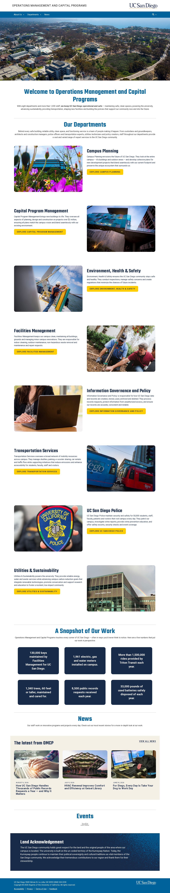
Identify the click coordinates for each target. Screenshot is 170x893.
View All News (147, 741)
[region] (85, 49)
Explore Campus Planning (105, 172)
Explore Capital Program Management (40, 232)
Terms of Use (41, 889)
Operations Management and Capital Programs (49, 5)
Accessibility (19, 889)
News (46, 14)
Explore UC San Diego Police (106, 531)
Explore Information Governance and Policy (116, 411)
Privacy (30, 889)
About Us (18, 14)
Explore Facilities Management (35, 352)
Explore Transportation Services (37, 471)
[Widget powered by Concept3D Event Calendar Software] (85, 824)
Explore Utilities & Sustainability (37, 591)
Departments (33, 14)
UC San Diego (143, 7)
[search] (154, 14)
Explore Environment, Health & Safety (112, 289)
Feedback (53, 889)
